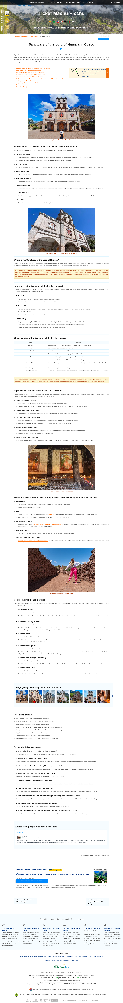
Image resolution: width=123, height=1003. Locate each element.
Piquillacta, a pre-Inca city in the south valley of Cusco (33, 540)
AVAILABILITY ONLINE (55, 2)
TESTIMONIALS (70, 2)
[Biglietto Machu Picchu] (69, 22)
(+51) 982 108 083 (63, 978)
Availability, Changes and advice (53, 960)
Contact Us (78, 972)
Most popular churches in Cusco (25, 81)
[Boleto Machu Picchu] (50, 22)
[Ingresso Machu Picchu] (54, 22)
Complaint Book (70, 972)
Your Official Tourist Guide (92, 928)
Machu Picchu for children (81, 956)
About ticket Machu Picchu (47, 972)
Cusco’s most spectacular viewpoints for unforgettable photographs (96, 902)
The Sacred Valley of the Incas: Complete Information (48, 524)
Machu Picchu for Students (96, 956)
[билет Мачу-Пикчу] (73, 22)
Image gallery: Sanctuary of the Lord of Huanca (29, 83)
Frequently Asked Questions (23, 87)
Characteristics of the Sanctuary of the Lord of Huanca (30, 74)
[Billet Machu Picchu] (61, 22)
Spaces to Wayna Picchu (44, 956)
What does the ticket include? (70, 960)
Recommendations (21, 85)
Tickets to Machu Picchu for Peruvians (62, 956)
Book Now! (116, 2)
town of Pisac (52, 514)
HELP (79, 2)
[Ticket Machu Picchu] (58, 22)
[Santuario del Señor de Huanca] (22, 696)
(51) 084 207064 (46, 978)
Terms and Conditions (60, 972)
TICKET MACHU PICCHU (36, 2)
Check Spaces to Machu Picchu (28, 956)
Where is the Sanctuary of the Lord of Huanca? (28, 70)
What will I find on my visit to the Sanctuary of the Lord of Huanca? (34, 68)
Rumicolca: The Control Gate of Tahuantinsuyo (25, 900)
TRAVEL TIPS (87, 2)
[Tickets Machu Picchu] (65, 22)
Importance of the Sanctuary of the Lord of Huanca (29, 76)
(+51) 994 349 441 (84, 978)
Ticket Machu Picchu (61, 13)
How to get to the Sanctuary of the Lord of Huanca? (30, 72)
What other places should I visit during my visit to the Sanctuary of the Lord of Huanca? (39, 78)
